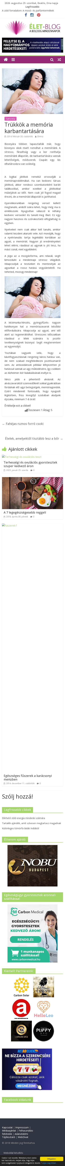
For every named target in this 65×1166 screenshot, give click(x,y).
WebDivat (23, 1137)
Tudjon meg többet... (49, 1163)
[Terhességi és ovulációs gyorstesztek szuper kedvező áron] (22, 457)
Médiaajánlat (9, 1130)
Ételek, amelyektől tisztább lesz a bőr (34, 438)
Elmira (40, 136)
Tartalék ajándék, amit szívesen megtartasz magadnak (31, 823)
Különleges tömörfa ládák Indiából (20, 828)
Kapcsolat (7, 1127)
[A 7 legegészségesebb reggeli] (32, 479)
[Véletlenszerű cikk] (59, 59)
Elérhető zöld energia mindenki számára (23, 818)
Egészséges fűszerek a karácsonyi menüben (28, 777)
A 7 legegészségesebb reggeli (25, 512)
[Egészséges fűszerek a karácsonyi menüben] (32, 525)
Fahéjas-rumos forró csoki (23, 424)
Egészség (10, 118)
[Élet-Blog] (32, 22)
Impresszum (22, 1127)
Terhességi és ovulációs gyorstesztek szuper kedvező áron (30, 464)
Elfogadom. (51, 1159)
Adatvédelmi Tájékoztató (15, 1135)
